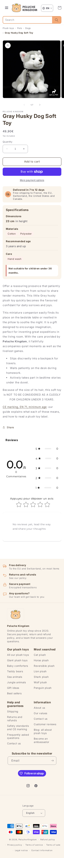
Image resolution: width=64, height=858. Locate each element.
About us (39, 707)
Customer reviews (45, 724)
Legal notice (21, 850)
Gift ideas (13, 687)
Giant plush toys (17, 660)
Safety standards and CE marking (18, 727)
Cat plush (40, 654)
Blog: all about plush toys (43, 731)
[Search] (56, 20)
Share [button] (10, 427)
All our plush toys (18, 654)
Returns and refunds (14, 718)
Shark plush (41, 676)
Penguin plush (43, 687)
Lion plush (40, 671)
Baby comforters (17, 665)
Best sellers (14, 693)
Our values (40, 713)
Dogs (28, 28)
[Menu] (6, 8)
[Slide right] (40, 105)
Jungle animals (16, 682)
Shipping (12, 711)
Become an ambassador (41, 740)
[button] (59, 8)
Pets (19, 28)
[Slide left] (24, 105)
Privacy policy (14, 845)
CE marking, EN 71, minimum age (25, 407)
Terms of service (34, 845)
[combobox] (27, 20)
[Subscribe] (52, 760)
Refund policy (47, 839)
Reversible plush (44, 665)
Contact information (42, 850)
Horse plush (41, 660)
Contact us (14, 743)
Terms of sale (53, 845)
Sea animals (14, 676)
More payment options (32, 180)
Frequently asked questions (18, 736)
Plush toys (8, 28)
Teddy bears (15, 671)
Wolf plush (40, 682)
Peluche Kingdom (27, 839)
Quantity (7, 141)
